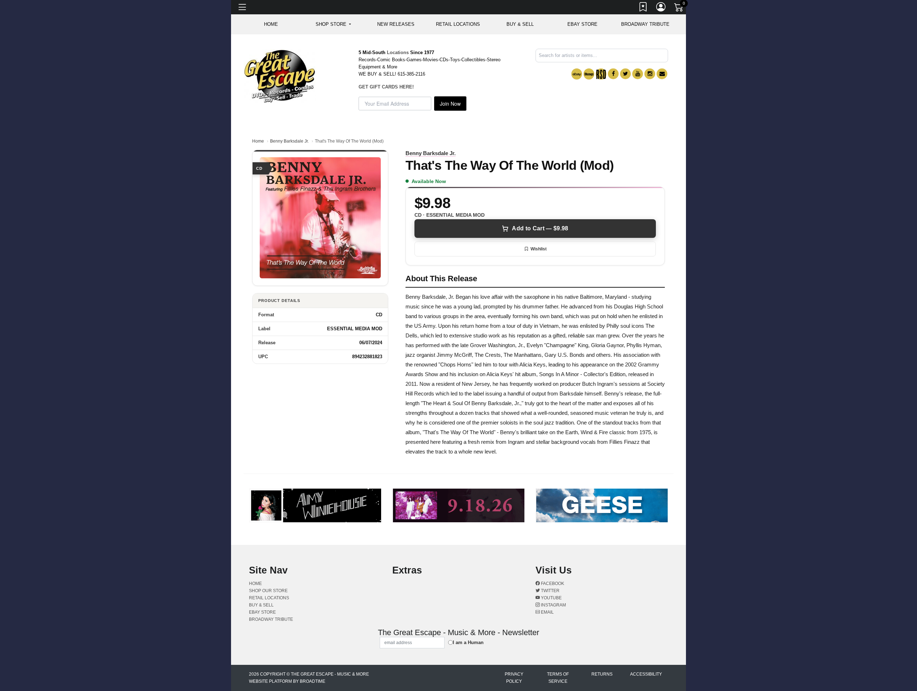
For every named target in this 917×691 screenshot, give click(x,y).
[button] (333, 24)
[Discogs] (589, 74)
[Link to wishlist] (643, 8)
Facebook (552, 583)
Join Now (450, 103)
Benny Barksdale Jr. (289, 141)
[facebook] (613, 74)
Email (547, 612)
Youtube (551, 597)
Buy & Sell (520, 24)
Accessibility (646, 674)
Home (258, 141)
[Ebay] (577, 74)
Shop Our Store (268, 590)
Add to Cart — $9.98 (540, 228)
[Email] (662, 74)
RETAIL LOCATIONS (458, 24)
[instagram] (650, 74)
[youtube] (638, 74)
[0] (679, 8)
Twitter (550, 590)
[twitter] (625, 74)
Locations (398, 52)
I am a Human (468, 642)
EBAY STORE (582, 24)
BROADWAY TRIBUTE (645, 24)
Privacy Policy (514, 678)
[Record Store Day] (601, 74)
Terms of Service (558, 678)
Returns (602, 674)
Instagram (553, 605)
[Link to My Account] (661, 8)
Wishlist (538, 248)
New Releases (395, 24)
